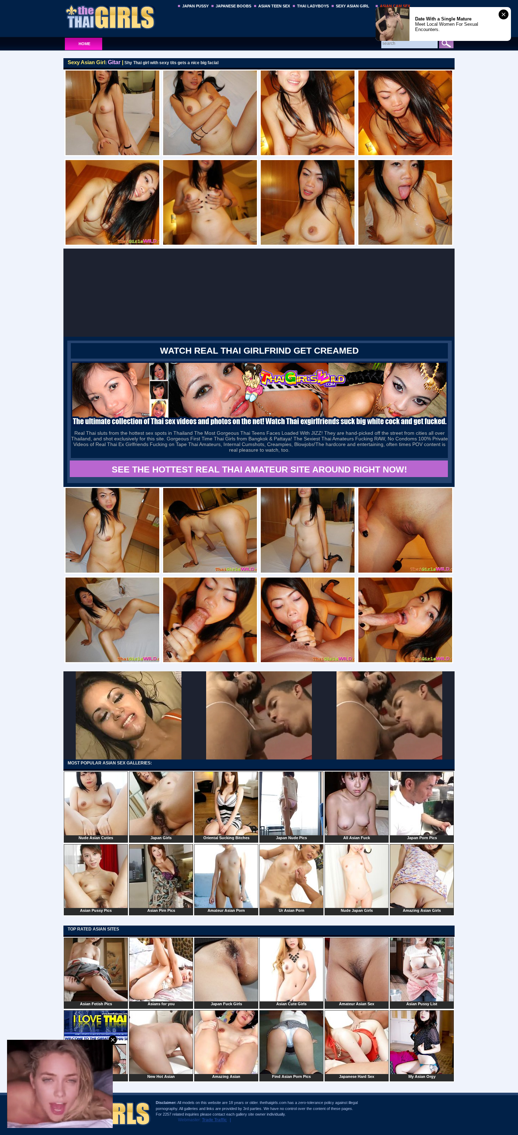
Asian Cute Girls (291, 1004)
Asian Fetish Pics (96, 1004)
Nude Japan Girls (357, 910)
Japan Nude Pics (291, 838)
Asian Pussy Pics (96, 910)
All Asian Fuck (356, 838)
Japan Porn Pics (422, 838)
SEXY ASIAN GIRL (352, 6)
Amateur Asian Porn (226, 910)
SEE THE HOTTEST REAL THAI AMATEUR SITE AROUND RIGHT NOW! (259, 469)
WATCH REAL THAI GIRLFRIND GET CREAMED (259, 350)
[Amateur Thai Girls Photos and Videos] (118, 16)
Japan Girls (161, 838)
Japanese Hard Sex (356, 1076)
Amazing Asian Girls (422, 910)
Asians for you (161, 1004)
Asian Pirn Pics (161, 910)
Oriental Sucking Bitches (226, 838)
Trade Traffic (214, 1119)
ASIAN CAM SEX (395, 6)
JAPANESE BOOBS (233, 6)
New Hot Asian (161, 1076)
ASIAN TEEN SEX (274, 6)
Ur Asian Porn (291, 910)
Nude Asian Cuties (96, 838)
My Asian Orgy (422, 1076)
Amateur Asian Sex (356, 1004)
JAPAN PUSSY (195, 6)
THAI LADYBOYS (313, 6)
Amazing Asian (226, 1076)
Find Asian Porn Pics (291, 1076)
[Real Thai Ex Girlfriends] (259, 425)
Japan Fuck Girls (226, 1004)
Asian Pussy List (421, 1004)
